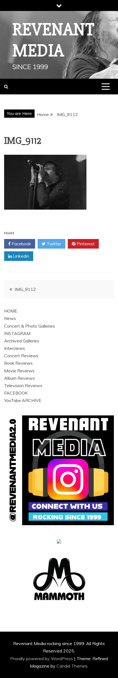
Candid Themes (72, 666)
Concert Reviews (21, 355)
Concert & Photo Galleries (29, 326)
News (10, 318)
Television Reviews (23, 385)
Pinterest (85, 243)
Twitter (53, 243)
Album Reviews (19, 378)
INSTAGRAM (17, 333)
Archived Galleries (21, 341)
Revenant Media (53, 40)
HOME (10, 311)
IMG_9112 (25, 289)
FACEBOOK (16, 393)
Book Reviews (18, 363)
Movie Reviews (19, 370)
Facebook (21, 243)
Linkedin (20, 256)
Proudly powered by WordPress (42, 658)
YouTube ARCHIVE (22, 400)
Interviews (14, 348)
